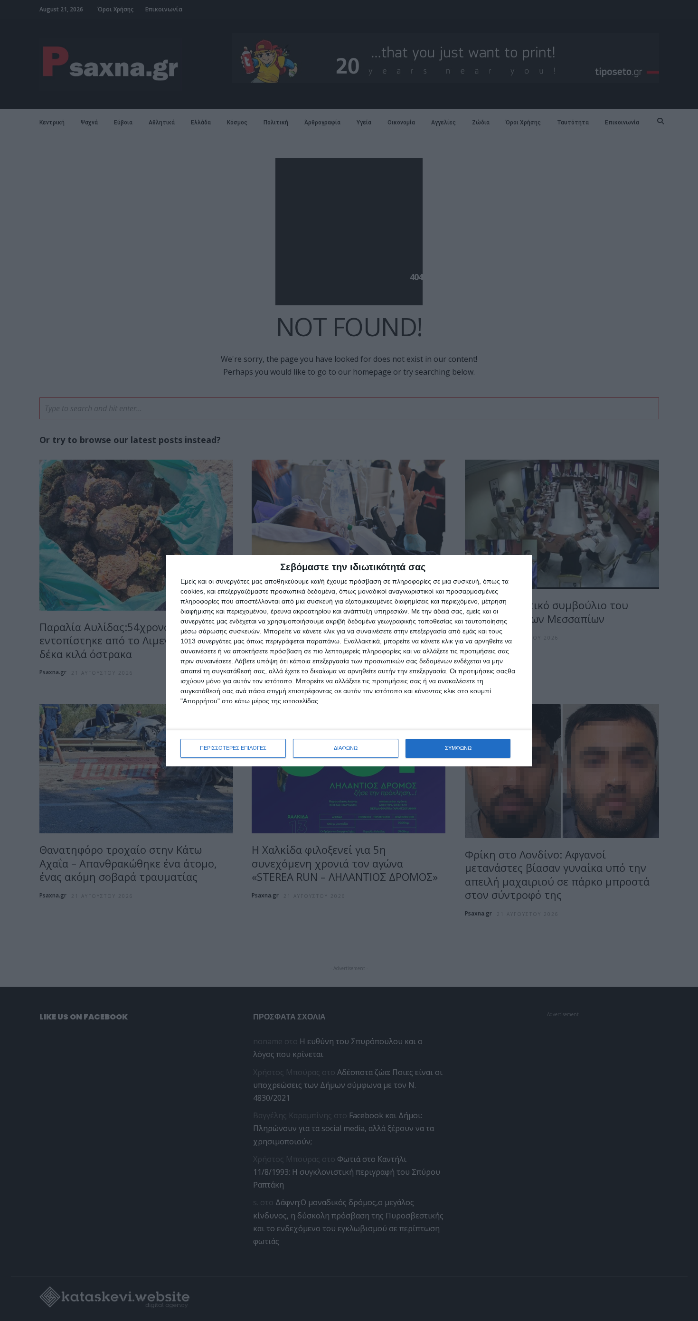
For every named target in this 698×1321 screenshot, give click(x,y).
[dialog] (349, 660)
